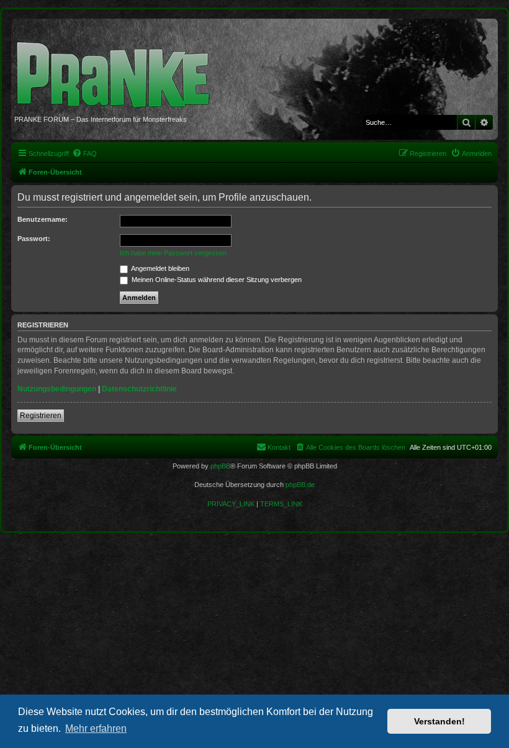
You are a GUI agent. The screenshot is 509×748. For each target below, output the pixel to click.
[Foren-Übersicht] (117, 68)
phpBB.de (300, 484)
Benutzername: (42, 219)
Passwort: (33, 238)
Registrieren (40, 415)
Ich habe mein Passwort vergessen (173, 253)
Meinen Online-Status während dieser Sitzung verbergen (216, 279)
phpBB (220, 466)
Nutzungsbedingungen (56, 389)
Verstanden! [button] (439, 721)
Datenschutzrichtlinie (139, 389)
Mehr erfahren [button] (96, 728)
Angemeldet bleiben (159, 268)
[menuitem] (84, 153)
